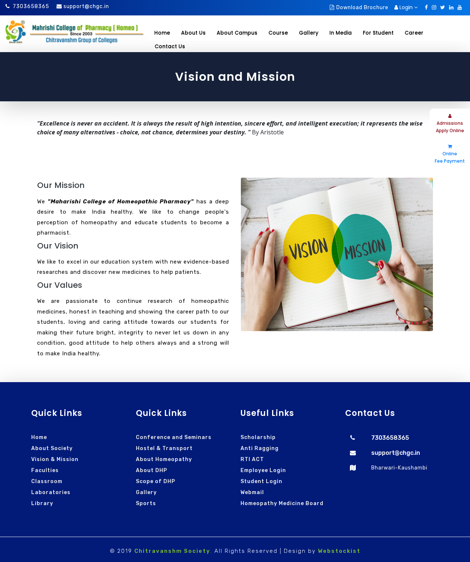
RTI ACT (252, 459)
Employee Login (263, 470)
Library (42, 503)
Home (162, 32)
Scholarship (258, 437)
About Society (52, 448)
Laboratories (50, 492)
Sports (146, 503)
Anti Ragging (260, 448)
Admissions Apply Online (450, 127)
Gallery (146, 492)
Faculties (45, 470)
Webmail (252, 492)
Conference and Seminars (174, 437)
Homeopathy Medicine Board (282, 503)
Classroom (46, 481)
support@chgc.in (86, 6)
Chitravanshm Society (172, 551)
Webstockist (339, 551)
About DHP (151, 470)
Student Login (261, 481)
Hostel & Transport (164, 448)
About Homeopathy (164, 459)
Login (406, 7)
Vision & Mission (55, 459)
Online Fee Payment (450, 157)
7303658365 (31, 6)
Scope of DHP (155, 481)
